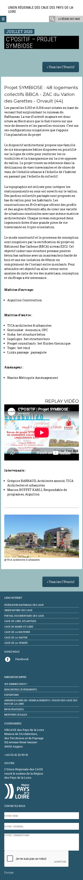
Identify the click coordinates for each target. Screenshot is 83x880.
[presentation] (36, 859)
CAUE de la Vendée (16, 642)
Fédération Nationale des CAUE (24, 604)
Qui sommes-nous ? (15, 683)
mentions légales (15, 714)
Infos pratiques (14, 709)
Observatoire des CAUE (18, 610)
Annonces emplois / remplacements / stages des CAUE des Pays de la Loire (40, 702)
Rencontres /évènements (20, 689)
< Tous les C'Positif (60, 67)
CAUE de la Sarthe (16, 637)
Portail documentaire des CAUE (24, 615)
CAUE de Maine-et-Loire (18, 626)
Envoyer (9, 872)
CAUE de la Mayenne (17, 631)
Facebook (22, 659)
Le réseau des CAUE (69, 18)
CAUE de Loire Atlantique (20, 621)
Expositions (11, 694)
